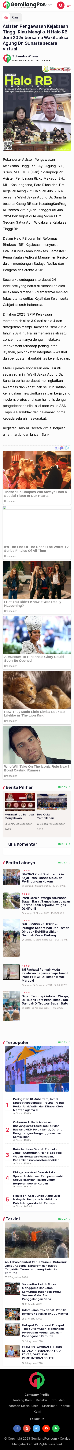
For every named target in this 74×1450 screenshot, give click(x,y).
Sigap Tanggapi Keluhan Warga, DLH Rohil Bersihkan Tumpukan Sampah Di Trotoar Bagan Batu (45, 999)
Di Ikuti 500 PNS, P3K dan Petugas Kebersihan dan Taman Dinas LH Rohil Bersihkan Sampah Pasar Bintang (45, 929)
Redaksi (41, 1400)
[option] (21, 813)
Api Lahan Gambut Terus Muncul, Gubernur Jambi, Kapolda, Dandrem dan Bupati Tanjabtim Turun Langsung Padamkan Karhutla (36, 1267)
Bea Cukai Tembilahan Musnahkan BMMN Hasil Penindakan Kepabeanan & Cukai (51, 816)
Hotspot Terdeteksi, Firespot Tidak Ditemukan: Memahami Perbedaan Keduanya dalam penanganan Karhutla (43, 1330)
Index (63, 787)
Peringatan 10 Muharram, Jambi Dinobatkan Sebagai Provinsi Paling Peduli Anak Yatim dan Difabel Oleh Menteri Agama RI (38, 1104)
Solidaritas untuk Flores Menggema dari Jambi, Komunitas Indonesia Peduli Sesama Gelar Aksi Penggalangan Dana (42, 1291)
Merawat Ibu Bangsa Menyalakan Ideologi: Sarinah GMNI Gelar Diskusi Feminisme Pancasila (20, 816)
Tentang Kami (22, 1400)
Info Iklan (58, 1400)
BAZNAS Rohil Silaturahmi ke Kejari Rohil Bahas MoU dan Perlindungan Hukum (43, 877)
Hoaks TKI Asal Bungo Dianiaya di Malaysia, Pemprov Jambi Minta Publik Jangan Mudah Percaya (36, 1199)
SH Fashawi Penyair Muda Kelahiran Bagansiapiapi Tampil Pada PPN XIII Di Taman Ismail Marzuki (45, 975)
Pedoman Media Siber (22, 1406)
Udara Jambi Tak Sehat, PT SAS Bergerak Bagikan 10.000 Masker (45, 1312)
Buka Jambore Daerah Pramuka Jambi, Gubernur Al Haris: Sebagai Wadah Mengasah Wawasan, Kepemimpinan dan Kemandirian (37, 1154)
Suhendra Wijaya (25, 56)
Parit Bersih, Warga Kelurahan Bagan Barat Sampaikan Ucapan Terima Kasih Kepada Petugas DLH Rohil (46, 903)
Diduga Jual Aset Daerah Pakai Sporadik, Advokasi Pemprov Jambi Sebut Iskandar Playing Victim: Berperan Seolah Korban (38, 1177)
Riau (15, 17)
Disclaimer (49, 1406)
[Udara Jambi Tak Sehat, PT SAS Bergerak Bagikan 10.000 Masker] (12, 1314)
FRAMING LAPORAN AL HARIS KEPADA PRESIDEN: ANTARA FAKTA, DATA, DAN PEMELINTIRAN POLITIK (42, 1352)
